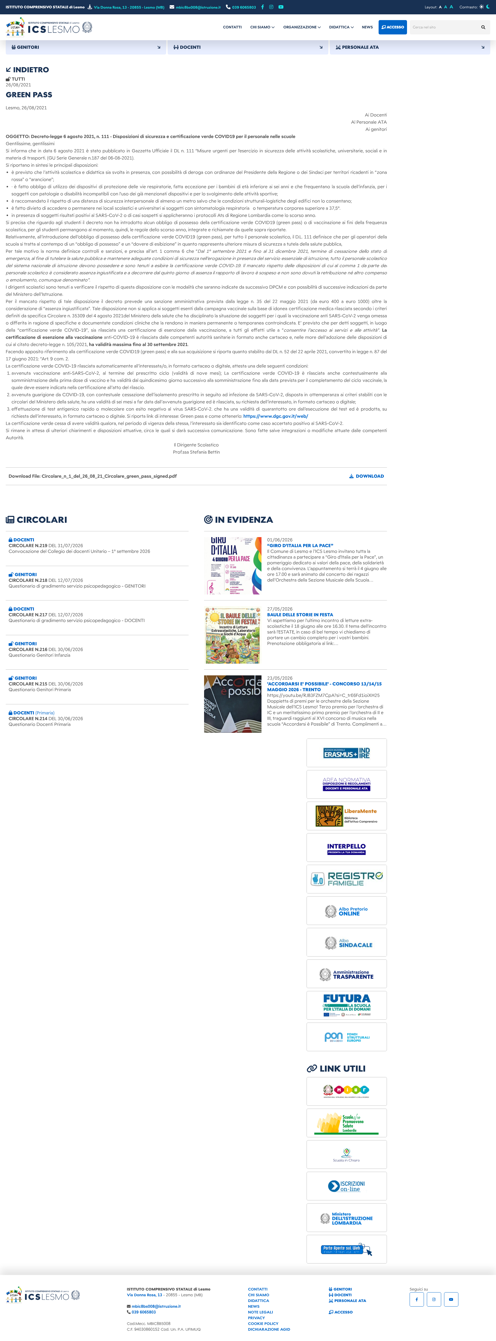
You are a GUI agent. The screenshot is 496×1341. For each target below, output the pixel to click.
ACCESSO (343, 1312)
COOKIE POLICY (263, 1323)
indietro (30, 69)
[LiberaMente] (347, 816)
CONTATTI (258, 1289)
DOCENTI (342, 1295)
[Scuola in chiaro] (347, 1154)
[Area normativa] (347, 784)
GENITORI (342, 1289)
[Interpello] (347, 847)
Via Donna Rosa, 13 (144, 1295)
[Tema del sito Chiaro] (481, 7)
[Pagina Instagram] (434, 1299)
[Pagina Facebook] (262, 7)
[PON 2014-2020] (347, 1037)
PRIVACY (256, 1317)
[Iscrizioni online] (347, 1186)
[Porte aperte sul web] (347, 1249)
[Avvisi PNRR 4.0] (347, 1005)
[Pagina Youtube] (281, 7)
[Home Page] (49, 27)
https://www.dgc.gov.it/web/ (275, 416)
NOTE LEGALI (260, 1312)
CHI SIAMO (258, 1295)
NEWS (253, 1306)
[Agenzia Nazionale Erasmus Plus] (347, 752)
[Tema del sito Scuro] (487, 7)
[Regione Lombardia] (347, 1123)
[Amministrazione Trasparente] (347, 973)
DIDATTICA (258, 1300)
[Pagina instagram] (271, 7)
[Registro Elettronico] (347, 879)
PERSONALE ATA (349, 1300)
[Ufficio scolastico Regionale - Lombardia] (347, 1217)
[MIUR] (347, 1091)
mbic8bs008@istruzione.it (156, 1306)
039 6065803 (144, 1312)
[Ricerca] (483, 27)
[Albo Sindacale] (347, 942)
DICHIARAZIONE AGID (269, 1329)
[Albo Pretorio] (347, 910)
